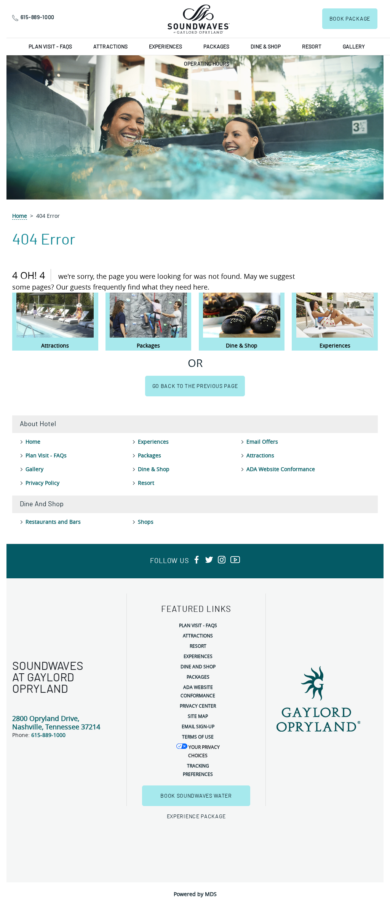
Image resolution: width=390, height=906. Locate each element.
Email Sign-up (198, 726)
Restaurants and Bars (53, 521)
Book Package (349, 19)
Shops (145, 521)
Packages (216, 47)
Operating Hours (206, 64)
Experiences (165, 47)
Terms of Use (198, 737)
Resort (311, 47)
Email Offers (262, 441)
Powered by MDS (195, 894)
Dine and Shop (198, 666)
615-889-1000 (37, 17)
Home (19, 215)
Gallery (354, 47)
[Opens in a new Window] (196, 560)
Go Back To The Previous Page (195, 386)
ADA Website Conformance (280, 469)
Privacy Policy (42, 482)
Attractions (110, 47)
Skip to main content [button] (30, 5)
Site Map (198, 716)
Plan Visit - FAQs (50, 47)
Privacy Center (198, 706)
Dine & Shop (266, 47)
